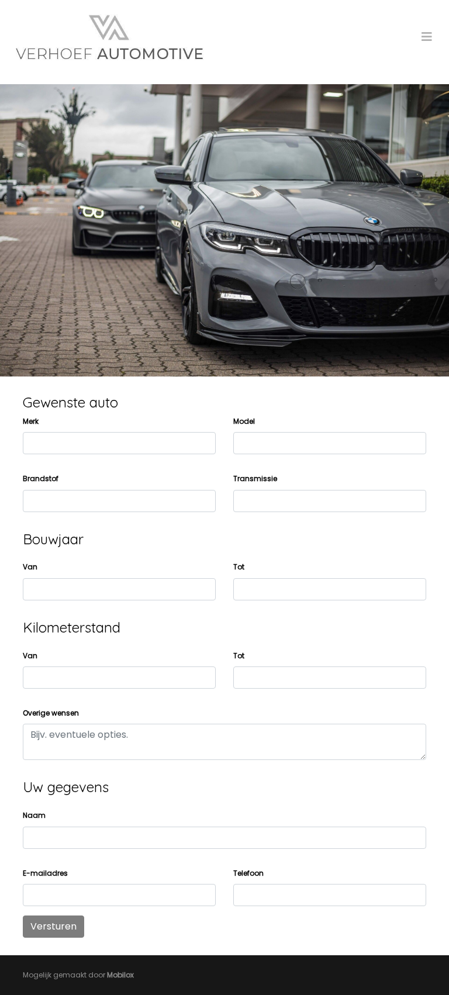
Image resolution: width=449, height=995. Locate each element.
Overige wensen (51, 713)
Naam (34, 815)
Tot (238, 567)
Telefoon (248, 873)
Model (244, 421)
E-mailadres (45, 873)
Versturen (53, 926)
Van (30, 567)
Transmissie (255, 478)
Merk (31, 421)
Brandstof (40, 478)
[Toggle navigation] (427, 37)
